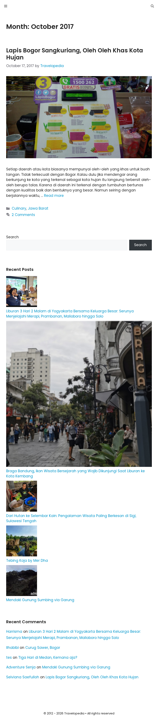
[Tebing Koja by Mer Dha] (21, 541)
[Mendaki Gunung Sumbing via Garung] (21, 581)
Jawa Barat (38, 208)
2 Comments (23, 214)
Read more (54, 195)
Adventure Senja (21, 667)
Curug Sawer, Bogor (42, 647)
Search (12, 237)
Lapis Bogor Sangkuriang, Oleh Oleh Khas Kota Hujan (74, 53)
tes (9, 657)
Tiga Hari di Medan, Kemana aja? (47, 657)
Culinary (19, 208)
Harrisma (14, 631)
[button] (152, 6)
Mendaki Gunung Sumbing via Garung (40, 599)
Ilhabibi (12, 647)
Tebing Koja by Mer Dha (27, 560)
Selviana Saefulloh (22, 677)
